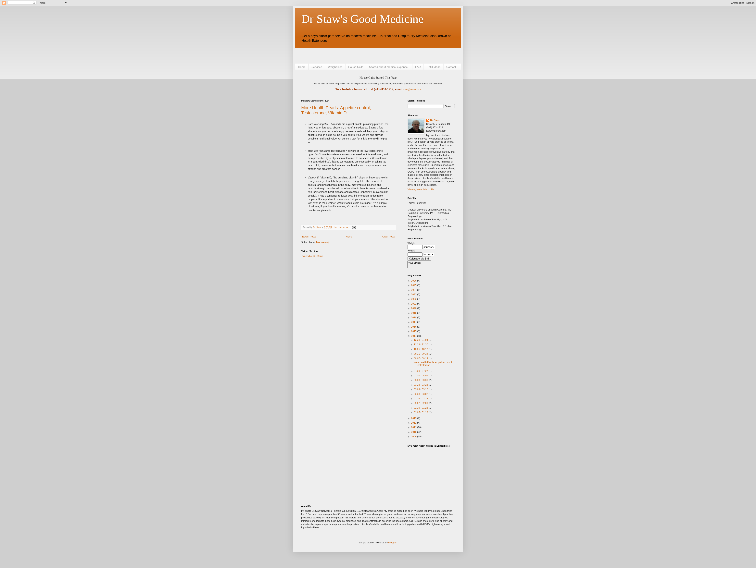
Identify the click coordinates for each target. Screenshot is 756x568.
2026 (414, 280)
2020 (414, 308)
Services (316, 66)
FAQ (418, 66)
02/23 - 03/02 (421, 394)
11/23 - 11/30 (421, 344)
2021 (414, 303)
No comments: (341, 227)
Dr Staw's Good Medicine (362, 18)
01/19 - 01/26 (421, 407)
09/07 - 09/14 (421, 358)
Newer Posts (309, 236)
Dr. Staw (434, 120)
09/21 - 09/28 (421, 353)
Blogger (392, 542)
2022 (414, 299)
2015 (414, 331)
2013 (414, 418)
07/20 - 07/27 (421, 371)
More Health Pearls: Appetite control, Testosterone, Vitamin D (336, 110)
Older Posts (388, 236)
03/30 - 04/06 (421, 375)
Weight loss (335, 66)
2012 (414, 422)
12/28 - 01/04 (421, 340)
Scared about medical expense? (389, 66)
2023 (414, 294)
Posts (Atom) (322, 242)
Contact (451, 66)
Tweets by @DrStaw (312, 256)
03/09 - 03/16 (421, 389)
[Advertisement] (347, 55)
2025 (414, 285)
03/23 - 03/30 (421, 380)
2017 (414, 322)
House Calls (355, 66)
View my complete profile (421, 189)
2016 (414, 326)
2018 (414, 317)
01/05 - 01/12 (421, 412)
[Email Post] (353, 227)
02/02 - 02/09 (421, 403)
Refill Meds (433, 66)
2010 (414, 432)
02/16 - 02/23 (421, 398)
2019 (414, 313)
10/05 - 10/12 (421, 349)
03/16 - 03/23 (421, 384)
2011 (414, 427)
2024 (414, 290)
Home (302, 66)
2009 (414, 436)
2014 (414, 336)
